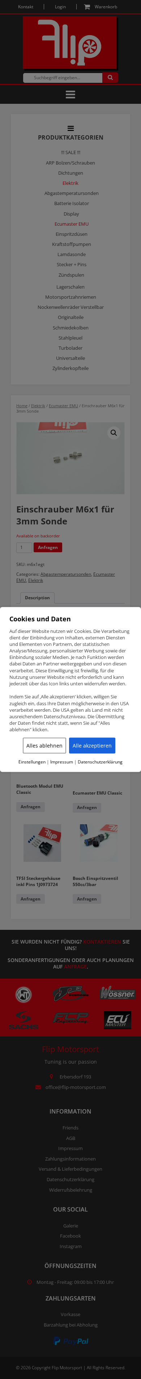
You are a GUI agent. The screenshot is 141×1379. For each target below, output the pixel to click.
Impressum (61, 762)
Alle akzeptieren (92, 745)
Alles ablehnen (44, 745)
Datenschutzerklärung (100, 762)
